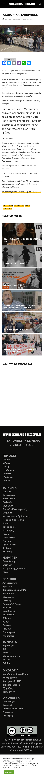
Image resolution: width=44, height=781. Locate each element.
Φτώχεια (6, 548)
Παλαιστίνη (8, 615)
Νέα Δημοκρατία (11, 656)
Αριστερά (7, 586)
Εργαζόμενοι (8, 506)
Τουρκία (6, 629)
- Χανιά (6, 481)
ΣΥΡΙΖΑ (6, 663)
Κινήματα (7, 513)
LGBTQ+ (6, 492)
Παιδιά (5, 523)
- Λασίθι (6, 474)
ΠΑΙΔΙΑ (28, 205)
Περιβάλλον (8, 692)
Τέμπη (5, 534)
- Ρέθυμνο (7, 477)
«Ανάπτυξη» (8, 702)
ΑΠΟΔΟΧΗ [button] (9, 772)
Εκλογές (6, 601)
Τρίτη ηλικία (8, 538)
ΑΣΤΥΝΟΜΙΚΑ (8, 205)
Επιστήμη (7, 565)
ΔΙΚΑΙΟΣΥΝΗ (19, 205)
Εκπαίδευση (8, 561)
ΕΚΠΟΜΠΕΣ (14, 441)
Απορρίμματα (9, 678)
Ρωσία (5, 622)
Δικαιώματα (8, 499)
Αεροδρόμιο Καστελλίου (15, 674)
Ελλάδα (6, 463)
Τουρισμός (8, 712)
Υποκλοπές (8, 636)
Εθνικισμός (8, 597)
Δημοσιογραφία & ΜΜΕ (14, 590)
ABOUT (30, 445)
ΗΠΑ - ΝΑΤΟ (8, 608)
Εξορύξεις (7, 688)
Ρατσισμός (8, 530)
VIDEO (16, 445)
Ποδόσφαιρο (9, 527)
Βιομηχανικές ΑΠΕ (11, 681)
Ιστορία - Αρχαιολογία (14, 568)
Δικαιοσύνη (8, 593)
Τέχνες (6, 572)
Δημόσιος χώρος (11, 685)
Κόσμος (6, 460)
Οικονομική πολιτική (12, 709)
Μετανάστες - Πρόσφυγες (16, 516)
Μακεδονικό (8, 611)
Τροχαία (6, 541)
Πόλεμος (6, 618)
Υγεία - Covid (9, 545)
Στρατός (7, 625)
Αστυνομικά (8, 495)
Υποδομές (7, 716)
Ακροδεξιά (8, 646)
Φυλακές (7, 552)
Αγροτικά (7, 705)
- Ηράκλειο (8, 470)
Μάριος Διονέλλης (12, 19)
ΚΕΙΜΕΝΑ (33, 441)
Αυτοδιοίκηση (9, 583)
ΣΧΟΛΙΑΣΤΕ (10, 60)
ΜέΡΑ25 (6, 653)
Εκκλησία (7, 502)
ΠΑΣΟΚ (6, 660)
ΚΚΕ (4, 649)
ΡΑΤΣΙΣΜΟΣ (8, 208)
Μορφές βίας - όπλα (13, 520)
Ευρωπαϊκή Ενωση (11, 604)
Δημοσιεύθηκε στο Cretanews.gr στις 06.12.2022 (21, 192)
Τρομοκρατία (9, 632)
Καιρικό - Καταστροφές (14, 509)
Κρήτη (5, 467)
